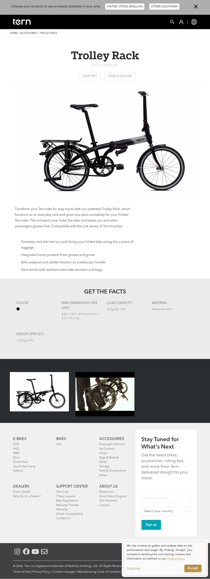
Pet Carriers (106, 448)
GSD (16, 444)
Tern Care (62, 491)
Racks (102, 461)
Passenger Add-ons (111, 444)
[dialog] (165, 558)
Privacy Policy (41, 571)
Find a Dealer (120, 76)
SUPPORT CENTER (72, 486)
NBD (16, 453)
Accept (193, 568)
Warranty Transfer (67, 505)
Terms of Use (21, 571)
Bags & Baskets (109, 457)
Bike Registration (67, 500)
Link (59, 444)
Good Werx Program (113, 496)
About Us (108, 486)
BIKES (61, 439)
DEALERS (21, 486)
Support (89, 76)
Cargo (103, 453)
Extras (103, 475)
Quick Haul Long (24, 466)
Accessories (28, 33)
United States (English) (125, 6)
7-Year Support (65, 496)
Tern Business (108, 500)
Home (13, 33)
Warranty (62, 509)
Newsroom (106, 491)
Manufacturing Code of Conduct (99, 571)
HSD (16, 448)
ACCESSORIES (111, 439)
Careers (104, 505)
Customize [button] (133, 568)
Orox (16, 457)
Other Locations (164, 6)
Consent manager (63, 571)
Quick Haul (20, 461)
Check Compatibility (69, 514)
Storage (104, 466)
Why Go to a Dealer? (27, 496)
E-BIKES (19, 439)
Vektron (18, 470)
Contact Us (63, 518)
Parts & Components (112, 470)
